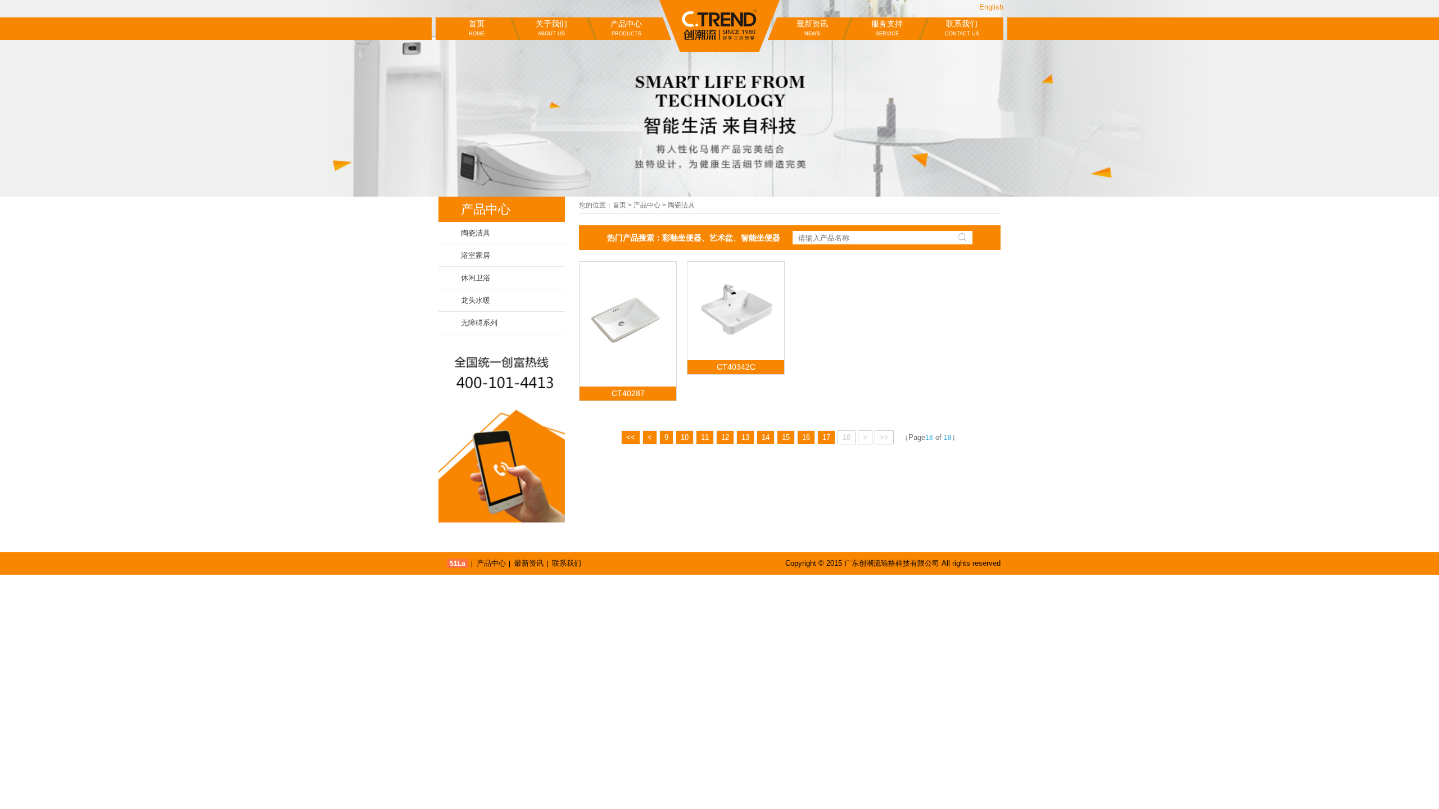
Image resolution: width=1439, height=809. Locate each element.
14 (766, 437)
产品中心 (626, 28)
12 (725, 437)
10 (685, 437)
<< (630, 437)
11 (705, 437)
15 (786, 437)
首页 (477, 28)
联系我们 (962, 28)
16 (806, 437)
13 (745, 437)
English (991, 7)
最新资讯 (812, 28)
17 (826, 437)
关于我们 (551, 28)
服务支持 (887, 28)
